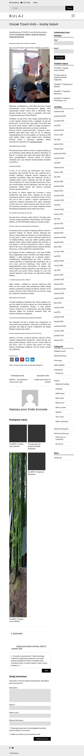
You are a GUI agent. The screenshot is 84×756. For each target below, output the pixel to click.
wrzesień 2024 (59, 111)
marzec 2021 (58, 214)
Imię (56, 40)
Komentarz (13, 688)
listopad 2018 (58, 321)
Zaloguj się (58, 457)
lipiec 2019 (57, 303)
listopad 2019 (58, 284)
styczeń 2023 (58, 144)
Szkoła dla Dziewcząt (16, 37)
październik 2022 (60, 153)
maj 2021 (57, 205)
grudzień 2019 (59, 279)
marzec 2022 (58, 172)
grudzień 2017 (59, 335)
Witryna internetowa (16, 720)
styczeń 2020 (58, 275)
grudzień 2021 (59, 186)
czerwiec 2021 (59, 200)
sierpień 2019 (58, 298)
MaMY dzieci (60, 393)
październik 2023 (60, 116)
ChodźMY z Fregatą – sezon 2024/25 (16, 445)
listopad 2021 (58, 191)
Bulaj (16, 16)
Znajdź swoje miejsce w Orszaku (42, 381)
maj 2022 (57, 163)
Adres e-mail (14, 712)
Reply (46, 670)
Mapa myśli (59, 398)
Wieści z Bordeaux (62, 421)
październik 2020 (60, 237)
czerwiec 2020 (59, 251)
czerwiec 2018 (59, 331)
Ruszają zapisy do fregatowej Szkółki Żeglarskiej (60, 77)
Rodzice (28, 34)
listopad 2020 (58, 233)
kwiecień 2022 (59, 167)
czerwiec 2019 (59, 307)
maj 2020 (57, 256)
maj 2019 (57, 312)
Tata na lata (60, 417)
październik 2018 (60, 326)
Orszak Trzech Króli (20, 365)
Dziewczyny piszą (60, 356)
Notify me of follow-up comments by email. (25, 734)
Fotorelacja (58, 360)
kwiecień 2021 (59, 209)
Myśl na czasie (61, 407)
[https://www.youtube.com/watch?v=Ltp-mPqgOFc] (13, 748)
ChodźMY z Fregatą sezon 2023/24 (16, 620)
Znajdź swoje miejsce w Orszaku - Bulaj (30, 646)
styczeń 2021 (58, 223)
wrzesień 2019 (59, 293)
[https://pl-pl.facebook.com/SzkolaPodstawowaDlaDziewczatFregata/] (9, 748)
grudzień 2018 (59, 317)
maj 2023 (57, 125)
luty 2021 (57, 219)
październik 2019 (60, 289)
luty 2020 (57, 270)
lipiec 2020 (57, 247)
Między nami (60, 403)
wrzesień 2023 (59, 121)
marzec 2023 (58, 135)
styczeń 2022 (58, 181)
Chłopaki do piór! (60, 351)
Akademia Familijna (62, 384)
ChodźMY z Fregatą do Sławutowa (36, 473)
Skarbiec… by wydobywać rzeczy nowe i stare (18, 381)
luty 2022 (57, 177)
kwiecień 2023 (59, 130)
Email (56, 48)
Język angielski (59, 365)
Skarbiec (59, 412)
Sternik (42, 108)
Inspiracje (59, 389)
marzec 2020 (58, 265)
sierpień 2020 (58, 242)
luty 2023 (57, 139)
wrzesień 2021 (59, 195)
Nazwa (12, 705)
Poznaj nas (59, 373)
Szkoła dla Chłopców (38, 34)
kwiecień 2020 (59, 261)
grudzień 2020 (59, 228)
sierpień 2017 (58, 340)
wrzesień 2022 (59, 158)
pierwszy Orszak (36, 142)
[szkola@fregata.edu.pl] (15, 748)
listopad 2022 (58, 149)
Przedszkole (20, 34)
